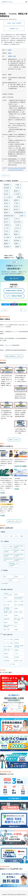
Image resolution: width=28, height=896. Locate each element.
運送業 (16, 615)
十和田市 (6, 225)
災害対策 (17, 643)
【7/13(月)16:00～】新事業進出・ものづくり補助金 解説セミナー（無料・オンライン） (6, 509)
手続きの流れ (5, 135)
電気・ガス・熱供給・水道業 (19, 619)
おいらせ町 (7, 197)
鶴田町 (16, 200)
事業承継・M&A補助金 (19, 551)
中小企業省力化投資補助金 (8, 555)
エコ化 (16, 653)
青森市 (6, 234)
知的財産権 (7, 660)
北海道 (16, 576)
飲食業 (16, 594)
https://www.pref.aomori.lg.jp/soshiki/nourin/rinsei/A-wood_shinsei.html (17, 168)
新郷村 (6, 212)
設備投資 (17, 650)
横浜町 (16, 191)
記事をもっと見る (13, 439)
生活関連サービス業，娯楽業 (8, 608)
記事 (11, 536)
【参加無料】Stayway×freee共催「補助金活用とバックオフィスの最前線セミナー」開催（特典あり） (20, 482)
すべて (6, 536)
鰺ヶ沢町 (18, 237)
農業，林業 (7, 629)
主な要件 (4, 100)
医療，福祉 (7, 604)
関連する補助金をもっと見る (13, 356)
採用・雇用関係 (8, 646)
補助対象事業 (5, 83)
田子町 (16, 206)
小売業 (5, 615)
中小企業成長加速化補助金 (19, 559)
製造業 (5, 622)
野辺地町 (6, 188)
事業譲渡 (17, 639)
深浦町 (6, 240)
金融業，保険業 (18, 612)
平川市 (6, 231)
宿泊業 (16, 608)
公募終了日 (5, 97)
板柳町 (17, 246)
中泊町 (17, 184)
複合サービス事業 (19, 601)
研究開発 (17, 657)
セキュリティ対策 (8, 639)
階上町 (16, 209)
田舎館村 (6, 246)
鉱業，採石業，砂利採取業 (8, 626)
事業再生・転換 (12, 56)
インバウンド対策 (8, 643)
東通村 (6, 200)
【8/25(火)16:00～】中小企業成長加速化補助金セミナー (20, 461)
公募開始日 (5, 94)
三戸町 (16, 203)
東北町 (6, 194)
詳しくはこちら (14, 278)
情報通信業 (7, 619)
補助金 (22, 536)
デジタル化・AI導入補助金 (8, 551)
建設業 (9, 53)
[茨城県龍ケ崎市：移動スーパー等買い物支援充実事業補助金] (23, 310)
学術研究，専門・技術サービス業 (8, 612)
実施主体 (4, 74)
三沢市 (17, 225)
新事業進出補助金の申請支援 (14, 290)
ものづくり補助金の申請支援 (14, 296)
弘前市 (6, 219)
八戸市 (16, 219)
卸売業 (5, 597)
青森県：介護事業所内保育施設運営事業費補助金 (13, 350)
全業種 (16, 629)
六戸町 (6, 191)
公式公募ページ (5, 168)
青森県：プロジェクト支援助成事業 (9, 345)
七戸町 (17, 188)
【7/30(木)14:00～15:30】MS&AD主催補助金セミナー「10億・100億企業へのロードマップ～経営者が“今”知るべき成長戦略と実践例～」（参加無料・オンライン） (6, 484)
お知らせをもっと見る (13, 521)
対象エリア (5, 50)
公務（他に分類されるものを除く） (19, 598)
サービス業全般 (8, 601)
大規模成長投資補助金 (8, 559)
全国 (5, 576)
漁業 (16, 626)
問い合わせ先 (5, 160)
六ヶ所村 (16, 194)
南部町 (6, 209)
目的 (3, 56)
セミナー (16, 536)
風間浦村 (6, 184)
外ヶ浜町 (6, 237)
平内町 (16, 231)
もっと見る (4, 583)
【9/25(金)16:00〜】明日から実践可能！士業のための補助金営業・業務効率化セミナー (6, 462)
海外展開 (6, 657)
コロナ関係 (12, 664)
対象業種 (4, 53)
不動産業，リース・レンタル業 (8, 594)
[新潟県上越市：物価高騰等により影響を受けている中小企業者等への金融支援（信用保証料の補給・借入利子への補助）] (4, 310)
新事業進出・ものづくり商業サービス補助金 (13, 564)
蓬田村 (16, 234)
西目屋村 (16, 240)
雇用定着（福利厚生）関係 (19, 646)
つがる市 (16, 228)
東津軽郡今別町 (8, 215)
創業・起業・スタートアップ (8, 650)
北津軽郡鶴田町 (18, 212)
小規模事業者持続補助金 (19, 546)
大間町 (19, 197)
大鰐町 (16, 243)
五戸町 (6, 206)
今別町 (21, 215)
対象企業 (4, 77)
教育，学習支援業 (19, 604)
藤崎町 (6, 243)
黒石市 (6, 222)
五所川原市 (17, 222)
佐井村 (6, 203)
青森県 (9, 50)
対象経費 (4, 59)
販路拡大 (6, 653)
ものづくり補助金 (8, 546)
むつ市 (6, 228)
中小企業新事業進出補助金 (19, 555)
